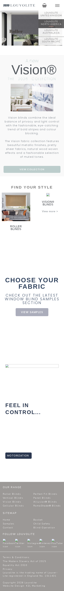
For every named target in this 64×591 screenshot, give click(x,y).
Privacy (8, 569)
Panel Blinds (42, 497)
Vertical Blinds (13, 497)
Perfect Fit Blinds (45, 494)
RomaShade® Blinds (47, 505)
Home (6, 519)
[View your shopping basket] (44, 5)
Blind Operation (44, 527)
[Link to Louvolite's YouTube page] (52, 543)
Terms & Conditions (16, 557)
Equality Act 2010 (15, 565)
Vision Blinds (12, 501)
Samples (9, 523)
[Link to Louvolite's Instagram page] (28, 543)
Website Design (13, 585)
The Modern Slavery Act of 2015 (24, 561)
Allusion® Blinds (45, 501)
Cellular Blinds (13, 505)
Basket (38, 519)
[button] (7, 98)
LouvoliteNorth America (51, 23)
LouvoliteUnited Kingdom (51, 14)
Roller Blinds (12, 494)
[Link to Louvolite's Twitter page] (16, 543)
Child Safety (41, 523)
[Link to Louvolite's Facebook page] (3, 543)
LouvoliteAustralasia (51, 31)
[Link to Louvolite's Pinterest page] (40, 543)
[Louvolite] (19, 5)
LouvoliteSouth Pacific (51, 40)
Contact (8, 527)
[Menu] (57, 5)
